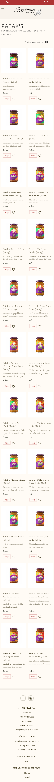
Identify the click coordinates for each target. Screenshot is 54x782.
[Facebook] (23, 698)
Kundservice (27, 721)
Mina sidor (27, 712)
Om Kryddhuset (27, 717)
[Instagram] (31, 698)
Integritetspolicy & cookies (27, 729)
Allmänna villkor (27, 725)
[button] (3, 8)
